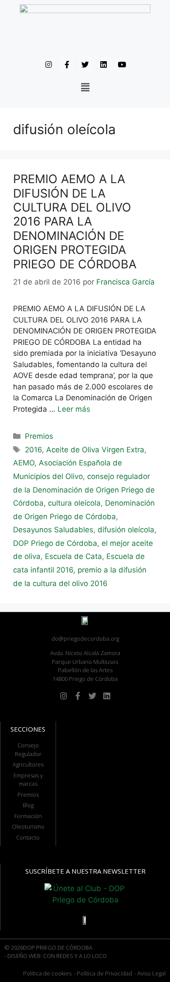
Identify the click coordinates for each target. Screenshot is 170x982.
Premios (39, 436)
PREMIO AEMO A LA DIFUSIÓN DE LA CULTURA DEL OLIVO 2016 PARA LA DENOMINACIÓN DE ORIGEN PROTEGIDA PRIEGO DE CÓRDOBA (74, 221)
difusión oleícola (126, 529)
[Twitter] (85, 64)
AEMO (23, 462)
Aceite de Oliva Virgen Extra (95, 449)
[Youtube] (121, 64)
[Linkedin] (103, 64)
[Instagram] (48, 64)
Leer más (74, 409)
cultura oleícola (74, 503)
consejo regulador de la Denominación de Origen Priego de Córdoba (84, 489)
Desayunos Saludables (53, 529)
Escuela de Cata (73, 556)
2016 (33, 449)
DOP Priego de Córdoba (55, 543)
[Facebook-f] (66, 64)
